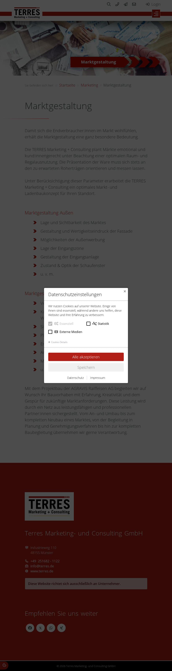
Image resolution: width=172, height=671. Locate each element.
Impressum (97, 378)
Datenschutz (75, 378)
